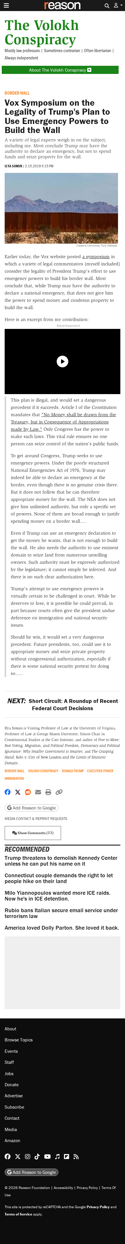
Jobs (9, 1073)
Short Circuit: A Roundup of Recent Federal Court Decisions (62, 704)
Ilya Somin (13, 166)
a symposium (96, 256)
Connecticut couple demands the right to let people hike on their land (59, 878)
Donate (12, 1084)
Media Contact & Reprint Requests (36, 818)
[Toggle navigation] (6, 5)
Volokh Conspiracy (43, 771)
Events (11, 1051)
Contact (12, 1118)
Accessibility (63, 1187)
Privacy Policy (87, 1187)
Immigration (14, 778)
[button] (118, 5)
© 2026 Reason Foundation (27, 1187)
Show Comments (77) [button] (35, 832)
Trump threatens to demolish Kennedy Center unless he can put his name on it (61, 860)
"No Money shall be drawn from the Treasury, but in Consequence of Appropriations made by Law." (63, 422)
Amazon (12, 1140)
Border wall (17, 93)
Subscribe (14, 1107)
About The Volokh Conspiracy (58, 70)
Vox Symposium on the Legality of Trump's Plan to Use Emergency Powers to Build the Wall (57, 116)
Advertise (14, 1095)
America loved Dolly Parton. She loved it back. (62, 927)
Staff (9, 1062)
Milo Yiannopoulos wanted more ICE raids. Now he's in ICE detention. (57, 895)
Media (11, 1129)
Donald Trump (73, 771)
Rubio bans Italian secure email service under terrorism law (61, 912)
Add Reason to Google (34, 808)
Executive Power (100, 771)
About (10, 1029)
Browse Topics (19, 1040)
